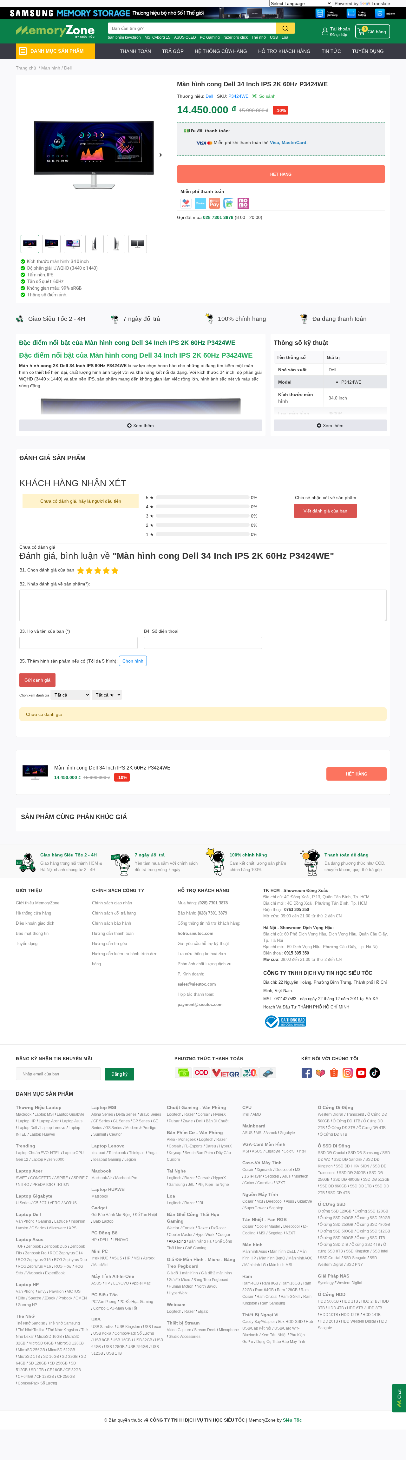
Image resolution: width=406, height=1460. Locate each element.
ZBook (49, 1298)
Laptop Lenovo (52, 1127)
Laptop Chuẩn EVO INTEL (38, 1152)
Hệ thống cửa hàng (33, 912)
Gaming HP (27, 1304)
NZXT (280, 1182)
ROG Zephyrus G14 (66, 1253)
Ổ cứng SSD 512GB (373, 1231)
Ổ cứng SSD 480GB (373, 1224)
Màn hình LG (255, 1264)
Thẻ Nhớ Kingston (63, 1329)
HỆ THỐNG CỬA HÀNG (221, 51)
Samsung (177, 1184)
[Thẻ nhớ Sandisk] (203, 12)
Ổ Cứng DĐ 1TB (346, 1121)
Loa (285, 37)
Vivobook (34, 1273)
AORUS (70, 1202)
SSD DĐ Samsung (363, 1152)
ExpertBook (54, 1273)
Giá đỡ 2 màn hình (216, 1273)
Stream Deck (205, 1329)
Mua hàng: (203, 902)
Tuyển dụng (26, 943)
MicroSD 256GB (31, 1349)
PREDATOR (42, 1184)
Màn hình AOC (300, 1258)
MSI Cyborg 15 (157, 37)
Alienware (57, 1227)
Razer (189, 1114)
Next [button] (161, 155)
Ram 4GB (250, 1283)
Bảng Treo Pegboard (210, 1279)
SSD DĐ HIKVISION (352, 1166)
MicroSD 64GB (41, 1343)
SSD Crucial (330, 1257)
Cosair (247, 1169)
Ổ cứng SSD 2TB (334, 1244)
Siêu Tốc (292, 1420)
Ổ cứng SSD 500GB (336, 1231)
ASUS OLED (185, 37)
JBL (191, 1184)
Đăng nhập (338, 34)
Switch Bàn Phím (199, 1152)
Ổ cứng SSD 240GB (336, 1217)
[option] (94, 155)
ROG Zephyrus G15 (34, 1259)
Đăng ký (119, 1074)
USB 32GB (143, 1340)
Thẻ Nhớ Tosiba (31, 1329)
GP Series (141, 1121)
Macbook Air (101, 1177)
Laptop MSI (44, 1114)
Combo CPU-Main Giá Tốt (115, 1308)
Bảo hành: (202, 912)
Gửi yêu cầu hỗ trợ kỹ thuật (203, 943)
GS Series (113, 1127)
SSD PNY (354, 1264)
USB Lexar (152, 1326)
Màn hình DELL (283, 1251)
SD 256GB (59, 1363)
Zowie (188, 1121)
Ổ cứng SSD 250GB (373, 1217)
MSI (137, 1258)
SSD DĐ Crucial (331, 1152)
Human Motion (181, 1286)
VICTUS (74, 1291)
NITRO (23, 1184)
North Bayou (207, 1286)
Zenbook (33, 1246)
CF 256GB (66, 1376)
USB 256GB (138, 1346)
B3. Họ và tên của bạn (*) (44, 631)
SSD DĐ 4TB (339, 1192)
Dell (209, 96)
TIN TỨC (331, 51)
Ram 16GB (290, 1283)
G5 (35, 1202)
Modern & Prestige (140, 1127)
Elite (21, 1298)
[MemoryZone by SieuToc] (55, 31)
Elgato (203, 1311)
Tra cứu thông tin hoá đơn (202, 953)
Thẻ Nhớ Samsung (64, 1323)
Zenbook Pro (36, 1253)
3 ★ (150, 516)
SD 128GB (37, 1363)
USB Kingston (128, 1326)
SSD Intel (380, 1251)
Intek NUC (99, 1258)
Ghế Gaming (195, 1247)
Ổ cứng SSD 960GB (336, 1237)
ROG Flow (62, 1266)
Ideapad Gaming (107, 1159)
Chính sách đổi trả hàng (114, 912)
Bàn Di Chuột (217, 1121)
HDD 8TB (374, 1307)
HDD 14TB (372, 1314)
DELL (104, 1239)
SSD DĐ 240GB (352, 1172)
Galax (249, 1182)
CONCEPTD (40, 1177)
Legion (130, 1159)
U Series (23, 1202)
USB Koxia (102, 1333)
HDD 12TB (350, 1314)
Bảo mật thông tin (32, 933)
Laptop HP (27, 1121)
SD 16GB (51, 1356)
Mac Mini (100, 1264)
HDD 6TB (355, 1307)
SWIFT (21, 1177)
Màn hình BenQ (272, 1258)
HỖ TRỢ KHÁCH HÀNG (284, 51)
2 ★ (150, 525)
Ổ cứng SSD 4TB (365, 1244)
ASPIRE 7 (79, 1177)
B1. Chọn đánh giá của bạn (46, 569)
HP (94, 1239)
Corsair (204, 1114)
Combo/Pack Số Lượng (37, 1383)
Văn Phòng (25, 1221)
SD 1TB (37, 1369)
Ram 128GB (287, 1289)
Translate (380, 3)
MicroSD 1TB (29, 1356)
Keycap (175, 1152)
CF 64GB (25, 1376)
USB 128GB (114, 1346)
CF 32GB (73, 1369)
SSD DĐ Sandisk (348, 1159)
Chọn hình (132, 661)
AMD (256, 1114)
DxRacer (218, 1227)
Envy (42, 1291)
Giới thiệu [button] (29, 890)
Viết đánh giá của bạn (325, 510)
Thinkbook (117, 1152)
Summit (99, 1134)
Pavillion (56, 1291)
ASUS (117, 1258)
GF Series (101, 1121)
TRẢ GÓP (173, 51)
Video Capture (179, 1329)
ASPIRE (61, 1177)
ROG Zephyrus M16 (34, 1266)
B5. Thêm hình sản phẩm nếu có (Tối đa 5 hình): (81, 661)
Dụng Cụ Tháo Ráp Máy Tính (280, 1341)
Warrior (173, 1227)
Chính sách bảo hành (111, 923)
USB (274, 37)
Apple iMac (141, 1283)
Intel (245, 1114)
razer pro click (236, 37)
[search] (285, 28)
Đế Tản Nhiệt (146, 1214)
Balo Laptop (103, 1221)
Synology (325, 1282)
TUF (19, 1246)
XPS (72, 1227)
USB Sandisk (102, 1326)
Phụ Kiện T (207, 1184)
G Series (38, 1227)
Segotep (272, 1176)
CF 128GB (45, 1376)
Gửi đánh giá (37, 680)
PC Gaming (210, 37)
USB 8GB (101, 1340)
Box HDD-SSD (290, 1321)
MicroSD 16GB (49, 1336)
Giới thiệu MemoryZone (37, 902)
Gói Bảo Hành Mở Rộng (111, 1214)
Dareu (211, 1146)
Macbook (23, 1114)
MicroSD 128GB (70, 1343)
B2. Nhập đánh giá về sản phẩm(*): (54, 583)
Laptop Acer (49, 1121)
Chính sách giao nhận (112, 902)
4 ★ (150, 506)
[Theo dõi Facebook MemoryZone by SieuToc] (306, 1072)
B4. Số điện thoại (161, 631)
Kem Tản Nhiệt (273, 1334)
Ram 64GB (264, 1289)
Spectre (34, 1298)
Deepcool (283, 1169)
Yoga (152, 1152)
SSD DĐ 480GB (346, 1179)
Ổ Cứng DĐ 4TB (372, 1127)
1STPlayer (253, 1176)
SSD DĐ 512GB (376, 1179)
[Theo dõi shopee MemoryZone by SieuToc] (334, 1072)
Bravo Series (150, 1114)
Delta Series (126, 1114)
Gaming (44, 1221)
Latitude (61, 1221)
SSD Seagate (355, 1257)
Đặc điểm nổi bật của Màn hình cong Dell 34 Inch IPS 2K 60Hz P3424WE (136, 355)
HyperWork (204, 1234)
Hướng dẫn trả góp (109, 943)
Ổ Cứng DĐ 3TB (341, 1127)
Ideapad (98, 1152)
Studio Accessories (184, 1336)
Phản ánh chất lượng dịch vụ (204, 963)
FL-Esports (193, 1146)
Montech (301, 1176)
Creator (115, 1134)
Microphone (229, 1329)
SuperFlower (255, 1208)
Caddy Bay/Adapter (258, 1321)
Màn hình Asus (254, 1251)
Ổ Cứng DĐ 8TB (333, 1134)
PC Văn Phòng (103, 1301)
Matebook (99, 1196)
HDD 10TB (329, 1314)
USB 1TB (114, 1353)
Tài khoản (340, 28)
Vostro (23, 1227)
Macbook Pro (126, 1177)
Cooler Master (180, 1234)
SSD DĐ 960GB (333, 1186)
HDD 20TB (329, 1321)
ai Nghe (222, 1184)
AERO (55, 1202)
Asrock (148, 1258)
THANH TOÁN (135, 51)
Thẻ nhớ (259, 37)
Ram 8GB (270, 1283)
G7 (44, 1202)
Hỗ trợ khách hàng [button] (204, 890)
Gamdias (264, 1182)
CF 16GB (54, 1369)
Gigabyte (287, 1132)
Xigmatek (264, 1169)
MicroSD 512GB (61, 1349)
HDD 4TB (336, 1307)
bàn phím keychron (124, 37)
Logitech (174, 1114)
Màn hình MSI (280, 1264)
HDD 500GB (328, 1301)
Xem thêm (143, 425)
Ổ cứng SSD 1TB (371, 1237)
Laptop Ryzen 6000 (47, 1159)
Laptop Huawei (42, 1134)
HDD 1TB (350, 1301)
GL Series (121, 1121)
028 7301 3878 (218, 217)
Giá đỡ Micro (179, 1279)
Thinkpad (137, 1152)
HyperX (219, 1114)
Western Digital (330, 1114)
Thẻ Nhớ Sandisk (30, 1323)
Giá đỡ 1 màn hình (182, 1273)
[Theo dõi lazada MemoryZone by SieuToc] (320, 1072)
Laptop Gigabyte (70, 1114)
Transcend (355, 1114)
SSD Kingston (358, 1251)
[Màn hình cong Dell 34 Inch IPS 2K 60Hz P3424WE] (94, 155)
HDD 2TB (369, 1301)
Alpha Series (102, 1114)
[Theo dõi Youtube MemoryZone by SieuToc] (361, 1072)
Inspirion (78, 1221)
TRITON (62, 1184)
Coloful (290, 1151)
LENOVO (120, 1239)
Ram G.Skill (290, 1296)
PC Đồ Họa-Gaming (136, 1301)
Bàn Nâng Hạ (200, 1241)
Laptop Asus (72, 1121)
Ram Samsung (272, 1303)
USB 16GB (122, 1340)
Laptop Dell (27, 1127)
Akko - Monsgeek (181, 1139)
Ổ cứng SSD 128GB (371, 1211)
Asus (286, 1176)
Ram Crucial (267, 1296)
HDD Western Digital (358, 1321)
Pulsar (174, 1121)
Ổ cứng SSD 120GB (334, 1211)
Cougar (224, 1234)
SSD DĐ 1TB (361, 1186)
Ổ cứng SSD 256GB (336, 1224)
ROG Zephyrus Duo (70, 1259)
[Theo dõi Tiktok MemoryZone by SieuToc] (375, 1072)
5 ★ (150, 497)
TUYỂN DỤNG (368, 51)
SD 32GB (70, 1356)
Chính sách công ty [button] (118, 890)
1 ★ (150, 534)
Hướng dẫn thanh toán (113, 933)
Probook (65, 1298)
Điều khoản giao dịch (35, 923)
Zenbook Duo (55, 1246)
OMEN (81, 1298)
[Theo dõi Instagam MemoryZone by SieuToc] (347, 1072)
